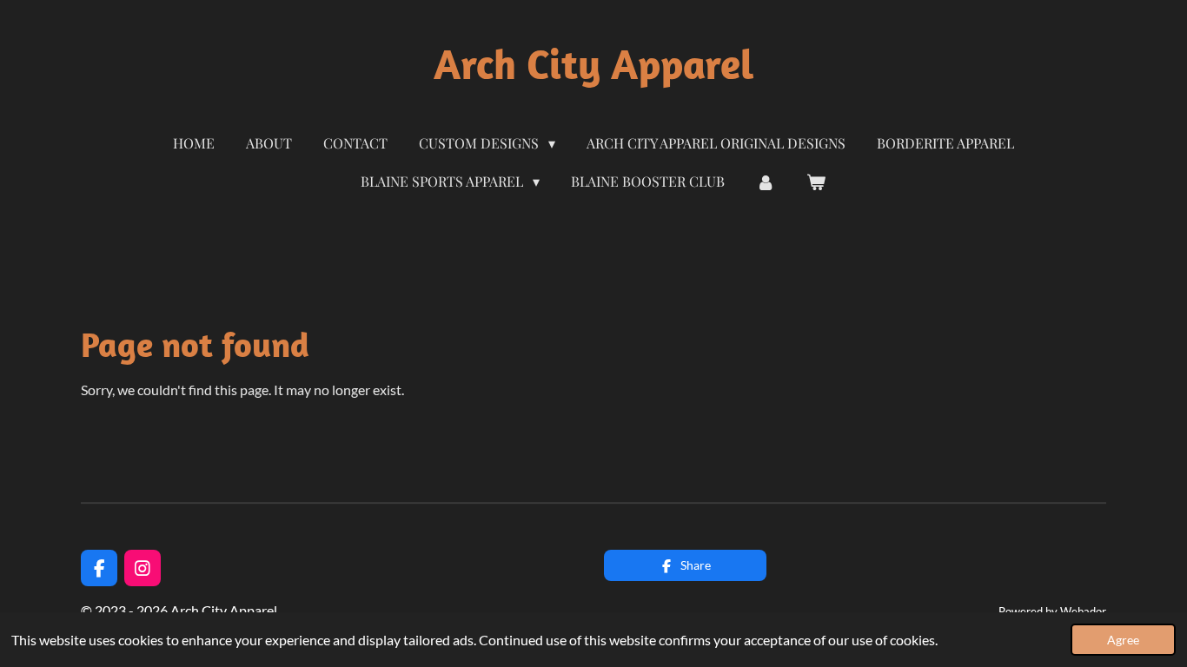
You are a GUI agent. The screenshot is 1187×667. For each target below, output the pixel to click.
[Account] (765, 181)
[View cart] (816, 181)
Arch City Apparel (593, 63)
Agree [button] (1123, 639)
